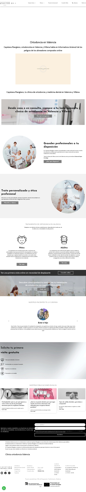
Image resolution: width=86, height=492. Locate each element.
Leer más (4, 409)
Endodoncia (17, 469)
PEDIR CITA (41, 471)
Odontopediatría (31, 469)
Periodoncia (29, 465)
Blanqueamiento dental (19, 467)
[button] (8, 321)
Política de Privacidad (75, 431)
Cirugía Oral (17, 471)
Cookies (39, 469)
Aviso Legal (40, 467)
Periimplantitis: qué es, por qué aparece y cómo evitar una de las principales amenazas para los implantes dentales (14, 403)
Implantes (16, 472)
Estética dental (30, 467)
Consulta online (30, 471)
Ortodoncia (17, 465)
